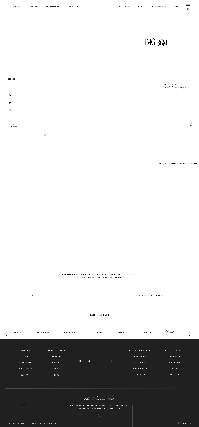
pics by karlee (52, 424)
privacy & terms (38, 424)
